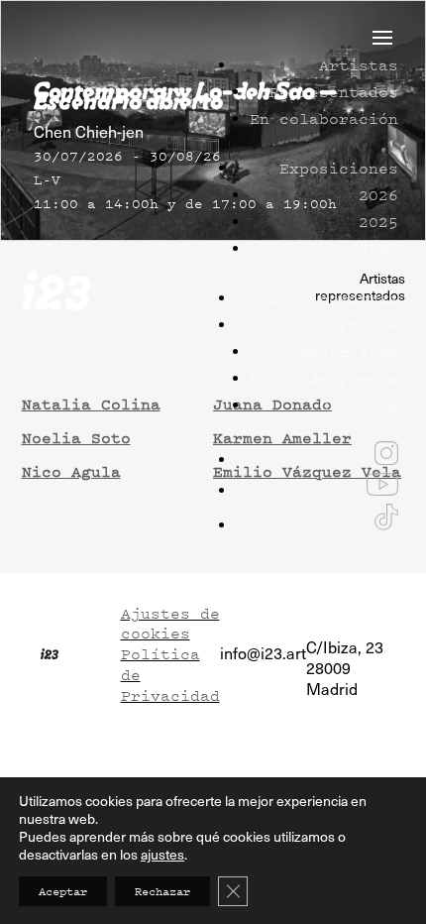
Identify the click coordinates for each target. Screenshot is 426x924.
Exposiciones (338, 167)
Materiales (348, 351)
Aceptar (63, 890)
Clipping (358, 404)
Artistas (358, 64)
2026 (378, 194)
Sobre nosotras (329, 297)
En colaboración (324, 118)
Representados (333, 91)
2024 (378, 248)
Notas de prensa (324, 378)
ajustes (162, 855)
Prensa (368, 324)
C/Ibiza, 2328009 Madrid (344, 667)
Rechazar (162, 890)
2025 (378, 221)
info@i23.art (263, 652)
